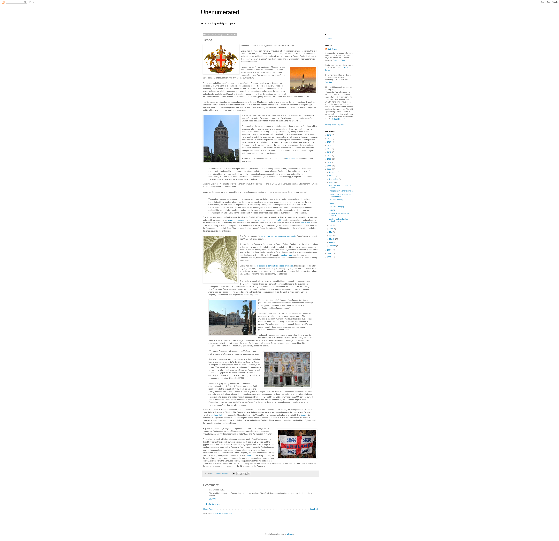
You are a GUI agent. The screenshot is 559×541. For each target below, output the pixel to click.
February (333, 242)
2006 (329, 254)
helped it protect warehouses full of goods (278, 236)
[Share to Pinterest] (248, 473)
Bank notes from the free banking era (338, 220)
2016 (329, 142)
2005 (329, 257)
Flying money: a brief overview (341, 191)
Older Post (313, 509)
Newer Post (208, 509)
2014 (329, 149)
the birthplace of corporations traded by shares (273, 266)
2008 (329, 169)
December (333, 172)
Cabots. (303, 415)
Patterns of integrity (336, 207)
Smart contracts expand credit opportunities (340, 195)
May (331, 232)
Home (261, 509)
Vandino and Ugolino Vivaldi (269, 220)
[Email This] (237, 473)
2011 (329, 159)
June (331, 229)
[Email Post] (233, 473)
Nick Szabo (332, 49)
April (331, 236)
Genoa (331, 203)
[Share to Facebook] (246, 473)
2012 (329, 156)
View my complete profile (334, 125)
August (332, 182)
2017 (329, 139)
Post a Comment (212, 504)
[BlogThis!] (240, 473)
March (332, 239)
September (333, 179)
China (248, 455)
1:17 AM (212, 499)
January (332, 246)
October (332, 176)
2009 (329, 166)
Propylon (328, 82)
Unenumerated (220, 12)
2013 (329, 152)
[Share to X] (243, 473)
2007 (329, 250)
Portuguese (305, 223)
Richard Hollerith (338, 119)
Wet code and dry (336, 200)
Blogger (290, 534)
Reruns (332, 210)
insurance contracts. (236, 220)
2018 (329, 135)
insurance (290, 158)
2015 (329, 145)
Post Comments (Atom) (222, 513)
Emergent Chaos (339, 60)
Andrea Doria (286, 255)
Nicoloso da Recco (219, 415)
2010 (329, 162)
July (331, 225)
